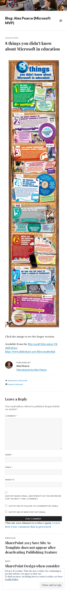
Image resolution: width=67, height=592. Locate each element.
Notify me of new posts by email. (27, 512)
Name (8, 454)
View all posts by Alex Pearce (31, 369)
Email (9, 467)
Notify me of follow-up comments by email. (34, 506)
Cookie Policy (11, 579)
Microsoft (23, 380)
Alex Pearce (13, 380)
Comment (11, 416)
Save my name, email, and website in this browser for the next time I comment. (33, 497)
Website (9, 479)
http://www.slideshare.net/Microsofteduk (30, 351)
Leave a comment (15, 384)
